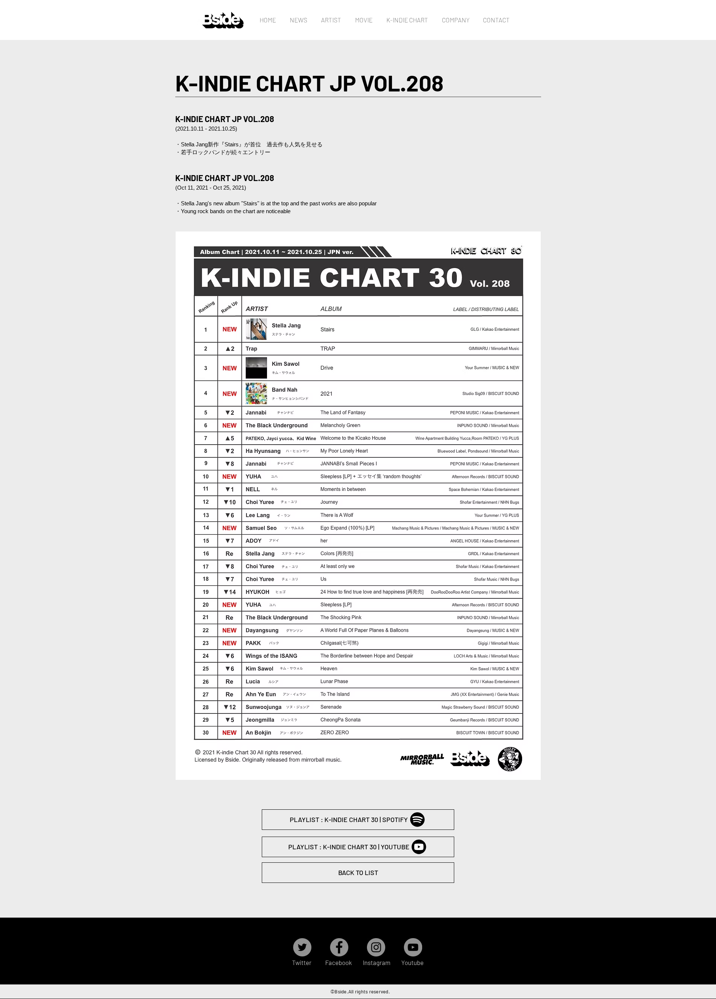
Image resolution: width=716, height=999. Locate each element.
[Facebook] (339, 947)
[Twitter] (302, 947)
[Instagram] (376, 947)
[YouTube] (413, 947)
